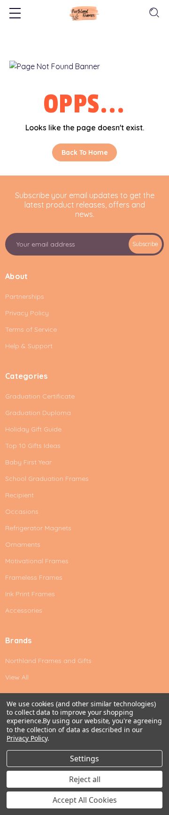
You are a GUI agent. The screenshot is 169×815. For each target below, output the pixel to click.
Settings (84, 758)
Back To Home (84, 152)
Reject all (84, 779)
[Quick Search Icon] (153, 13)
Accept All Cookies (85, 800)
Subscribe (145, 244)
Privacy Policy (27, 738)
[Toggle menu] (15, 14)
